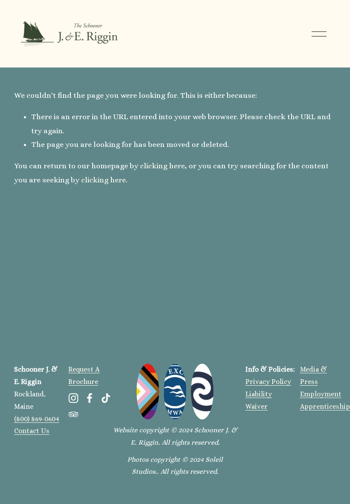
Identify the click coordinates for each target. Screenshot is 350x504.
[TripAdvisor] (73, 414)
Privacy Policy (268, 382)
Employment (320, 394)
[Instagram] (73, 398)
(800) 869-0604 (36, 419)
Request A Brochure (83, 375)
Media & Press (313, 375)
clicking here (162, 165)
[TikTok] (106, 398)
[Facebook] (90, 398)
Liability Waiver (258, 400)
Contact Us (32, 431)
